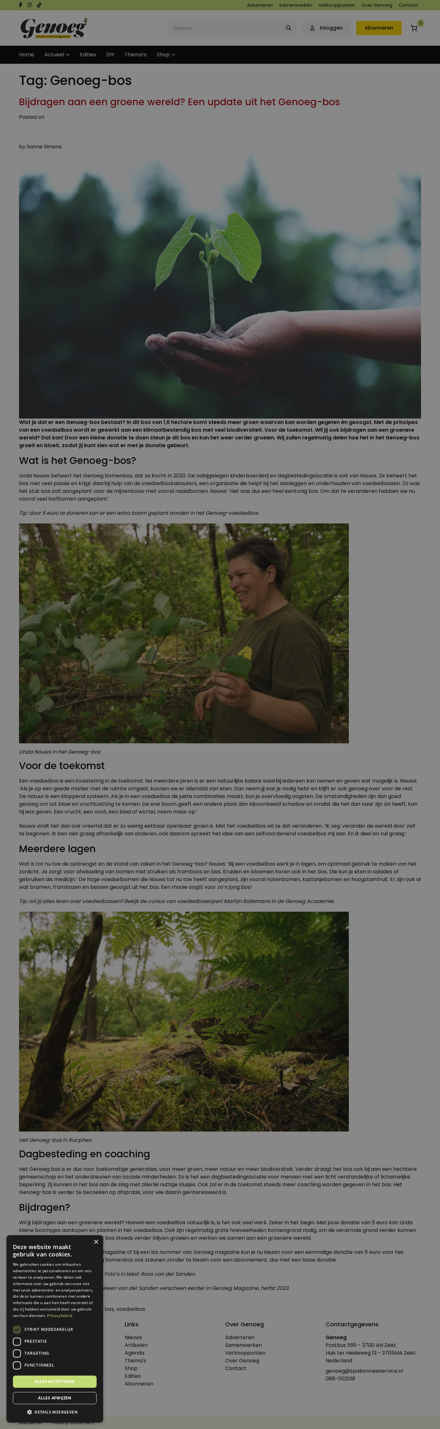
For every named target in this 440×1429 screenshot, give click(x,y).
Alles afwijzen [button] (55, 1398)
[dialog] (220, 714)
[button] (55, 1412)
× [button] (95, 1242)
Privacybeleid (59, 1315)
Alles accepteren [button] (54, 1381)
